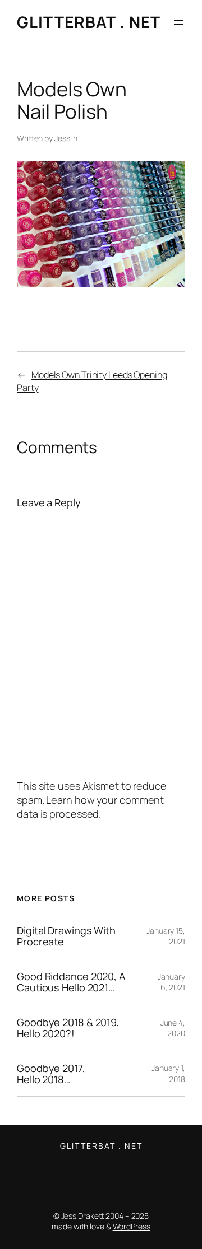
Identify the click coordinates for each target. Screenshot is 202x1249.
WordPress (131, 1226)
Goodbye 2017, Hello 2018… (51, 1073)
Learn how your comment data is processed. (90, 807)
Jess (62, 138)
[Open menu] (178, 22)
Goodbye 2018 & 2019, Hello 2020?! (68, 1028)
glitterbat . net (88, 21)
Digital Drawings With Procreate (66, 936)
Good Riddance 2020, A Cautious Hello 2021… (71, 982)
